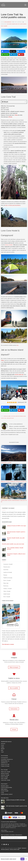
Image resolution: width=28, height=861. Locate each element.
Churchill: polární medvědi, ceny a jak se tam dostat (13, 544)
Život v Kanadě (6, 596)
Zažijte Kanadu (6, 594)
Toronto (2, 745)
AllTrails (10, 116)
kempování (17, 416)
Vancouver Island (10, 418)
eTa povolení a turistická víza (7, 759)
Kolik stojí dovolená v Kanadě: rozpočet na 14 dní (16, 806)
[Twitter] (6, 844)
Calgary (2, 746)
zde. (18, 345)
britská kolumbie (7, 416)
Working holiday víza (5, 760)
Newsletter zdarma (4, 785)
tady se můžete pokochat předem (12, 205)
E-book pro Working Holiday (6, 787)
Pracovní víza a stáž (5, 764)
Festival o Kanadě (4, 790)
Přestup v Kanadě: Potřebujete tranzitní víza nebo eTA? (14, 481)
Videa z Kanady (6, 591)
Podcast (5, 575)
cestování (13, 416)
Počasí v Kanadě (4, 776)
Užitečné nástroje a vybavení (7, 794)
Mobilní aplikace (4, 789)
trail (5, 418)
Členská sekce (6, 566)
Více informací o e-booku (8, 644)
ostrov (2, 418)
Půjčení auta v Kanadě (5, 771)
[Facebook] (2, 844)
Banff (2, 750)
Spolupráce (24, 848)
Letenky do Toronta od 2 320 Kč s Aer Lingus (16, 525)
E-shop (2, 792)
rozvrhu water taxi (19, 374)
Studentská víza (4, 762)
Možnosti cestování (5, 773)
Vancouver (3, 743)
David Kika (5, 569)
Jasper (2, 751)
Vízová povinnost (4, 757)
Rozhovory (5, 585)
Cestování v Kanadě (7, 564)
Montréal (2, 748)
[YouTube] (8, 844)
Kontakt (19, 848)
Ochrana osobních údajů (14, 849)
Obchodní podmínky (5, 849)
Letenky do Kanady (7, 572)
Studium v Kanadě (7, 588)
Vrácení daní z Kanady (5, 780)
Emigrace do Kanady (5, 766)
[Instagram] (4, 844)
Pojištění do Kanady (7, 577)
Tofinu (2, 360)
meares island (23, 416)
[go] (25, 837)
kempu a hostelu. (9, 244)
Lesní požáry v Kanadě (6, 462)
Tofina (16, 115)
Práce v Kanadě (7, 580)
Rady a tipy (5, 583)
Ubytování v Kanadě (5, 775)
